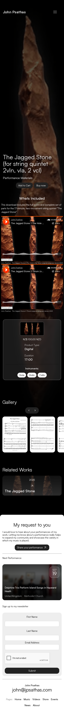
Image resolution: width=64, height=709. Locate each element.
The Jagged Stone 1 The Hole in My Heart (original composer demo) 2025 (37, 263)
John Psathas (6, 263)
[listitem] (15, 434)
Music (27, 699)
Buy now (41, 185)
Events (54, 699)
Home (18, 699)
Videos (36, 699)
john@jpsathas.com (32, 690)
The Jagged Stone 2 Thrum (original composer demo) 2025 (32, 311)
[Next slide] (35, 410)
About (36, 705)
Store (46, 699)
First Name (32, 616)
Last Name (32, 630)
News (28, 705)
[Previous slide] (29, 410)
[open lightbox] (15, 434)
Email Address (32, 642)
